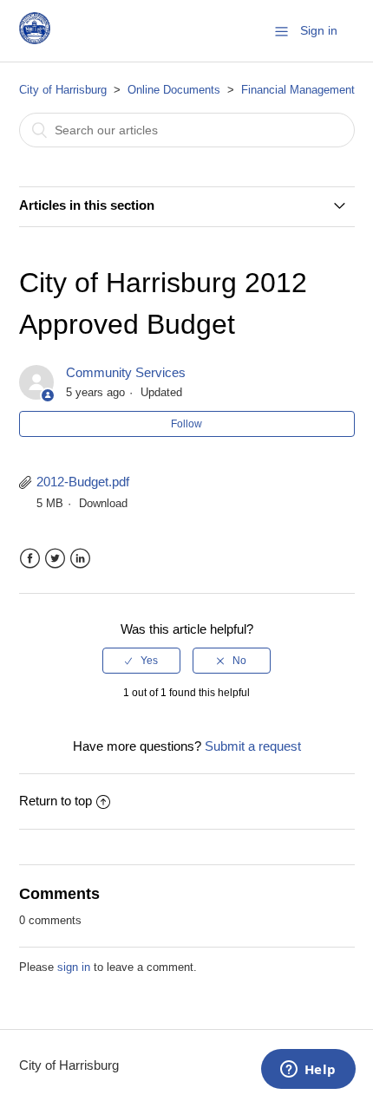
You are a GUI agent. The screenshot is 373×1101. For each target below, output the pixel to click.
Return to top (55, 800)
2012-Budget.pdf (82, 481)
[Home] (34, 39)
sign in (73, 967)
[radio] (141, 661)
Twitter (55, 559)
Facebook (30, 559)
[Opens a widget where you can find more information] (308, 1070)
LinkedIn (80, 559)
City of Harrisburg (63, 89)
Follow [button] (186, 424)
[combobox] (187, 130)
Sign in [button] (318, 30)
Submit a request (253, 746)
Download (103, 503)
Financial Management (298, 89)
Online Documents (174, 89)
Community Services (126, 372)
